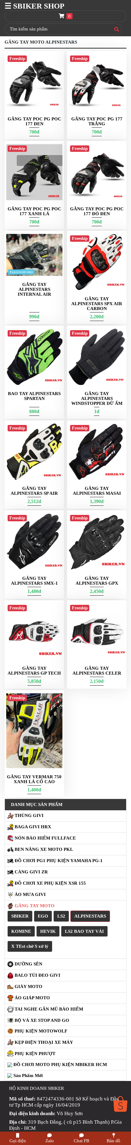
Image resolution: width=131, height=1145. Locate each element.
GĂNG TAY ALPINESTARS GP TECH (34, 671)
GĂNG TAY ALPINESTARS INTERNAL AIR (34, 289)
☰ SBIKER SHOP (34, 6)
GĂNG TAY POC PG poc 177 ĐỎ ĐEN (97, 211)
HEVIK (48, 931)
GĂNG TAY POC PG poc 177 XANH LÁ (34, 211)
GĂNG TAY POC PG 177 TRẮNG (96, 121)
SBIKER (20, 916)
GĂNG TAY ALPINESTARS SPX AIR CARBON (96, 303)
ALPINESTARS (90, 916)
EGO (43, 916)
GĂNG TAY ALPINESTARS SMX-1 (34, 581)
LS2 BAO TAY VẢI (84, 931)
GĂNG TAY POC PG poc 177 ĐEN (34, 121)
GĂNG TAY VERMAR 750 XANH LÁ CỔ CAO (34, 779)
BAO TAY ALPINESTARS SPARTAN (34, 396)
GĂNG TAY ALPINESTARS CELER (97, 671)
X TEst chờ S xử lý (29, 946)
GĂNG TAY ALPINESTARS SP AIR (34, 491)
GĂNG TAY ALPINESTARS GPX (97, 581)
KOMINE (21, 931)
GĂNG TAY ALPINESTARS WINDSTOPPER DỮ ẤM (96, 398)
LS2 (61, 916)
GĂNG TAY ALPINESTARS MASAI (97, 491)
